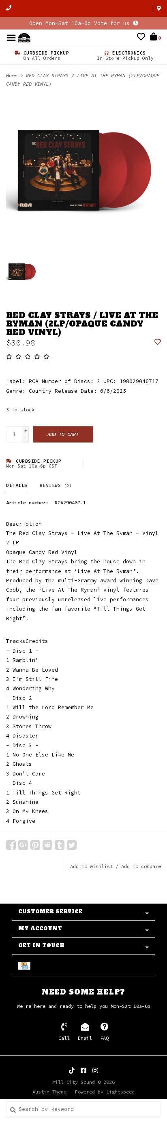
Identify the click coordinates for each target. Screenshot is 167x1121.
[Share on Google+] (23, 845)
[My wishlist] (141, 37)
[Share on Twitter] (72, 845)
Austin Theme (49, 1092)
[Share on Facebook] (11, 845)
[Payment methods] (25, 965)
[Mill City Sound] (24, 37)
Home (11, 75)
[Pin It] (35, 845)
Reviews (56, 485)
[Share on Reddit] (47, 845)
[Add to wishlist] (157, 342)
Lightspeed (120, 1092)
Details (17, 485)
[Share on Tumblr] (59, 845)
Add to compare (141, 866)
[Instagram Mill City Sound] (95, 1070)
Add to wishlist (91, 866)
